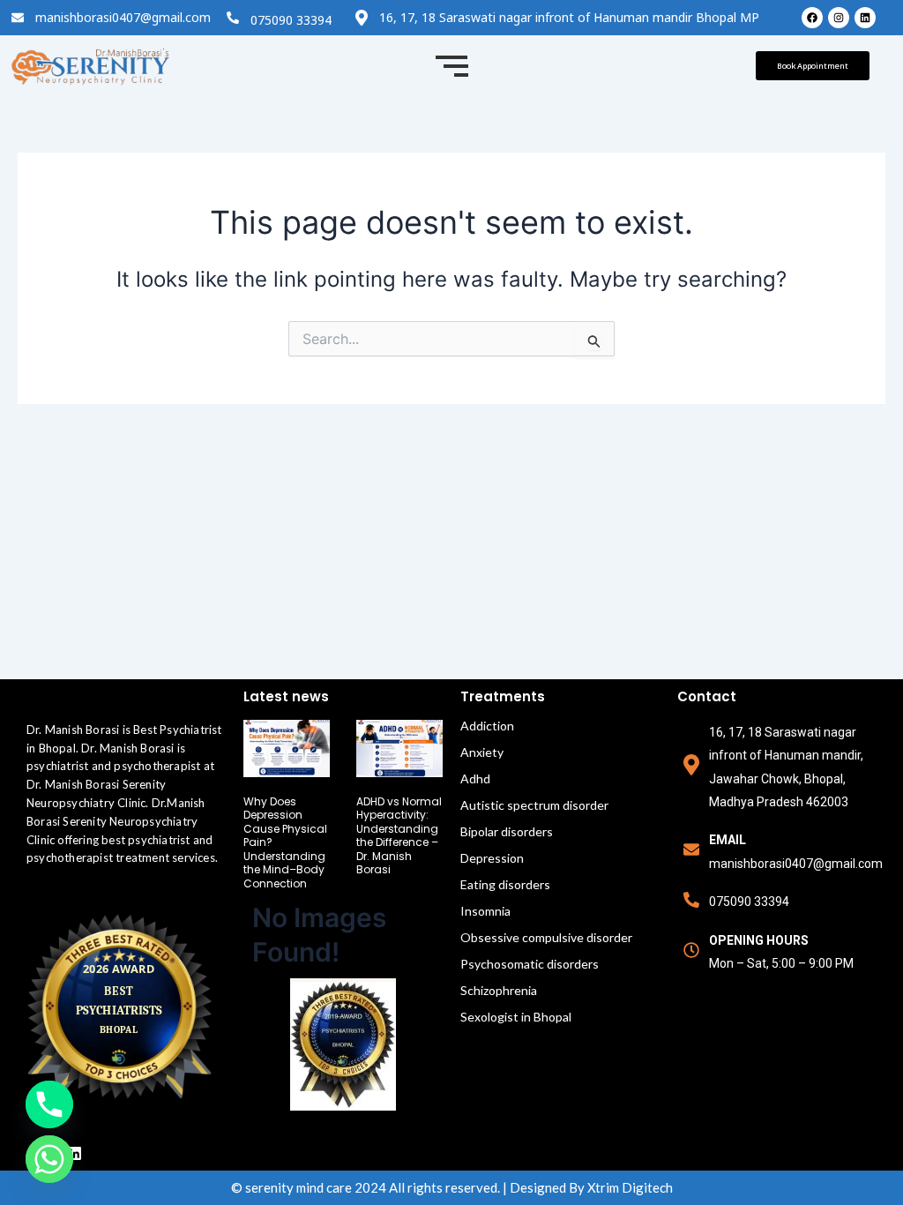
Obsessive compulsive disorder (546, 937)
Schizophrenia (498, 990)
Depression (492, 857)
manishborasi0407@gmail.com (123, 17)
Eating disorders (505, 884)
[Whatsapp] (49, 1159)
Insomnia (485, 910)
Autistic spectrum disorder (534, 804)
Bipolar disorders (506, 831)
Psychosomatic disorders (529, 963)
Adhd (475, 778)
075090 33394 (291, 19)
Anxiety (482, 752)
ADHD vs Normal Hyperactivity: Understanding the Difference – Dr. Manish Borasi (399, 836)
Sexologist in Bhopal (515, 1016)
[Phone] (49, 1104)
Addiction (487, 725)
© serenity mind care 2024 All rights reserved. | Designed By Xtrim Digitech (452, 1187)
